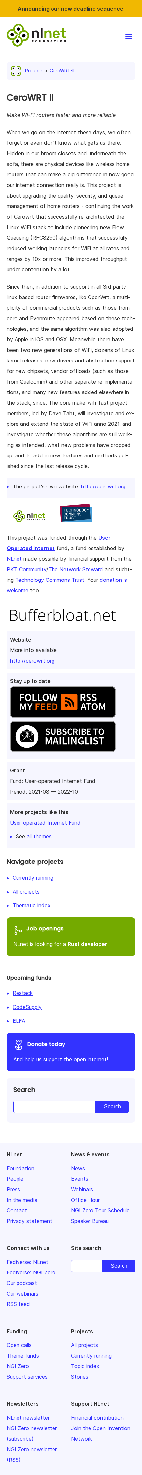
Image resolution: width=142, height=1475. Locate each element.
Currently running (33, 877)
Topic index (85, 1366)
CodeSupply (27, 1007)
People (15, 1179)
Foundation (20, 1168)
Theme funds (23, 1355)
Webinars (82, 1189)
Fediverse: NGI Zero (31, 1272)
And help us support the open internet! (60, 1051)
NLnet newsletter (28, 1417)
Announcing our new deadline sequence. (71, 8)
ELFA (19, 1021)
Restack (23, 993)
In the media (22, 1200)
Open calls (19, 1345)
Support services (27, 1376)
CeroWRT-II (62, 70)
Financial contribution (97, 1417)
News (78, 1168)
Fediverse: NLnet (27, 1262)
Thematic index (32, 905)
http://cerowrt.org (32, 660)
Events (79, 1179)
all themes (39, 836)
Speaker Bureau (90, 1221)
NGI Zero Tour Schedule (100, 1210)
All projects (26, 891)
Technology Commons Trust (49, 580)
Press (13, 1189)
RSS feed (18, 1304)
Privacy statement (29, 1221)
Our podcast (22, 1283)
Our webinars (22, 1293)
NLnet (14, 558)
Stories (79, 1376)
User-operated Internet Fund (45, 822)
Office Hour (85, 1200)
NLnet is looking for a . (61, 936)
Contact (17, 1210)
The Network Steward (75, 569)
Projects (34, 70)
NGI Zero (18, 1366)
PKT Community (26, 569)
